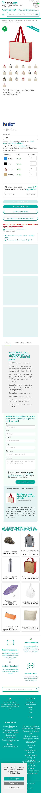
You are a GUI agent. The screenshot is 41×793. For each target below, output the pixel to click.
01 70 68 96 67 (10, 10)
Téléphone (9, 451)
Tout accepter (14, 779)
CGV (30, 709)
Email (7, 444)
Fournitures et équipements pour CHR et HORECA (31, 762)
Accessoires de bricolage (31, 728)
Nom (7, 430)
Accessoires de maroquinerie (31, 741)
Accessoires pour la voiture (10, 726)
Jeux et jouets (30, 758)
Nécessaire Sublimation (30, 627)
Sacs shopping (30, 20)
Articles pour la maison (31, 738)
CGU (30, 712)
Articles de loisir (10, 735)
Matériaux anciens (31, 755)
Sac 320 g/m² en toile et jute (11, 22)
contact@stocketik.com (29, 10)
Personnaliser (14, 788)
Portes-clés (31, 745)
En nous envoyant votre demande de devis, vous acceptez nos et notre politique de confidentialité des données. (21, 474)
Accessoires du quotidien (10, 732)
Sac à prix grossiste (16, 20)
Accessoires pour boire (31, 726)
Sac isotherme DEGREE (30, 602)
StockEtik (4, 20)
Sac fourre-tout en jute (30, 577)
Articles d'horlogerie (31, 736)
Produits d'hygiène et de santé (10, 740)
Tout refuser (14, 783)
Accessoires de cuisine (31, 731)
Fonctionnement (30, 704)
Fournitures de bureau (10, 730)
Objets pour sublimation (31, 771)
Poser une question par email (21, 218)
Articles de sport (10, 737)
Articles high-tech (31, 750)
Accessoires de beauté (10, 746)
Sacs (30, 747)
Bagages (10, 744)
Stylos (31, 733)
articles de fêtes (30, 766)
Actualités (31, 707)
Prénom (8, 424)
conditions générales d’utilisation (20, 475)
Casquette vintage (10, 552)
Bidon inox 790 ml (11, 577)
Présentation (31, 702)
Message (9, 458)
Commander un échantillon (15, 230)
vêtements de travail (31, 773)
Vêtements (30, 752)
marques (31, 768)
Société (8, 437)
